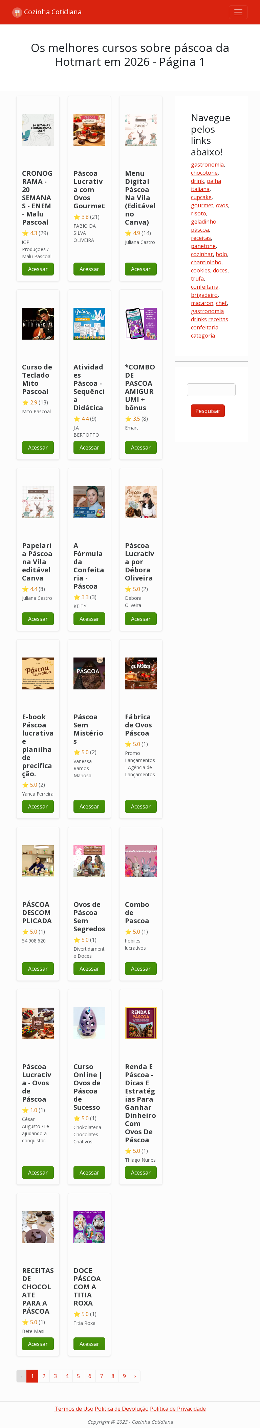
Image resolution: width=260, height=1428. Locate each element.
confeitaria (204, 286)
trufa (197, 278)
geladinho (203, 221)
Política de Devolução (122, 1408)
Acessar (38, 269)
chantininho (206, 262)
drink (197, 181)
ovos (222, 205)
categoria (203, 335)
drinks (199, 319)
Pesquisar (207, 411)
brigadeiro (204, 295)
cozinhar (202, 254)
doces (220, 270)
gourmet (202, 205)
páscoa (200, 229)
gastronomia (207, 164)
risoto (198, 213)
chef (221, 303)
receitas (201, 238)
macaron (202, 303)
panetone (203, 246)
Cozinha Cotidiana (52, 11)
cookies (200, 270)
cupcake (201, 197)
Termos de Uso (74, 1408)
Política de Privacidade (178, 1408)
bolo (221, 254)
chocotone (204, 172)
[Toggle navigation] (238, 12)
